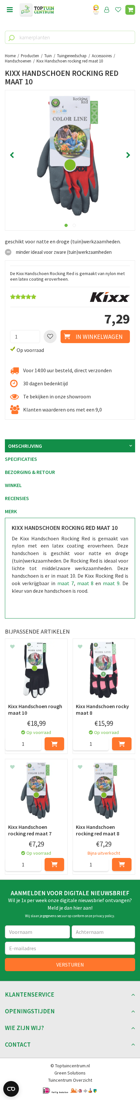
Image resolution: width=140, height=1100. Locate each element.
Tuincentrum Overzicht (70, 1080)
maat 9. (111, 583)
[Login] (107, 10)
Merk (11, 511)
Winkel (13, 485)
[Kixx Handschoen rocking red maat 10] (70, 155)
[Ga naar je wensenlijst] (119, 10)
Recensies (17, 498)
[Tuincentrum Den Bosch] (37, 9)
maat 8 (85, 583)
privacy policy (103, 916)
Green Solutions (70, 1073)
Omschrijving (25, 446)
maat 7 (65, 583)
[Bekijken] (130, 10)
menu (10, 10)
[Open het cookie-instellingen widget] (11, 1089)
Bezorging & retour (30, 472)
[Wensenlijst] (118, 10)
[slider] (23, 296)
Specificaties (21, 459)
